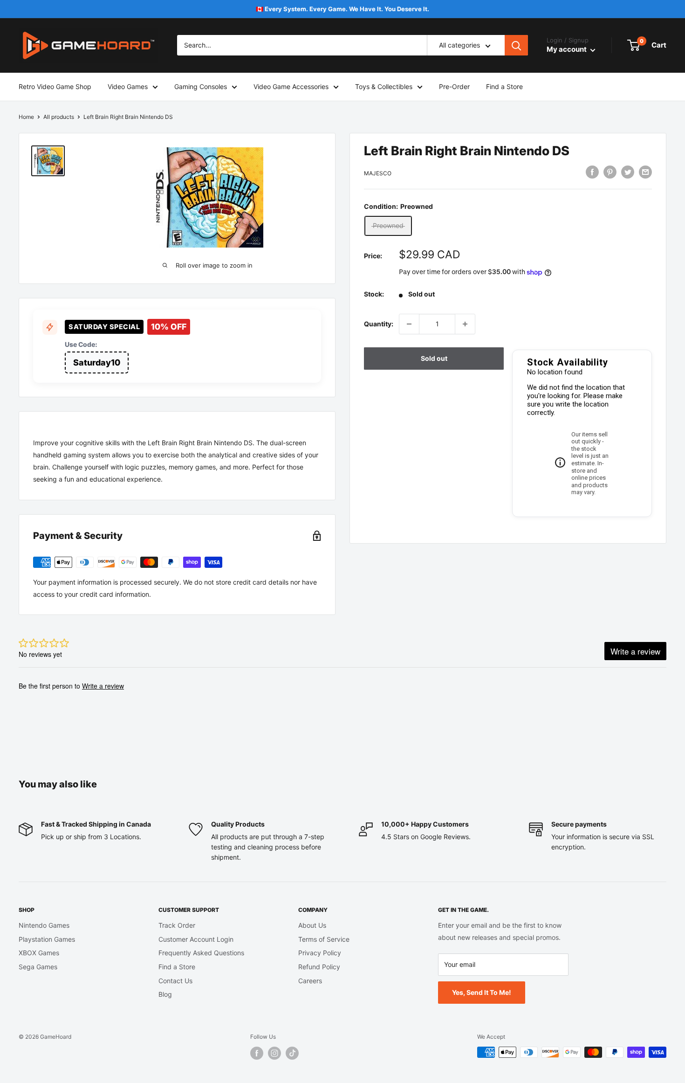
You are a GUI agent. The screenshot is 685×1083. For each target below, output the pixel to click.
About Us (312, 925)
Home (26, 116)
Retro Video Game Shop (55, 86)
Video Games (128, 86)
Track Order (176, 925)
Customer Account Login (195, 939)
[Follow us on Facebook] (256, 1053)
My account (567, 49)
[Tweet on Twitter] (627, 172)
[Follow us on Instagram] (274, 1053)
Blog (165, 994)
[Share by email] (645, 172)
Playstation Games (47, 939)
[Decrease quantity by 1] (409, 324)
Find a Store (504, 86)
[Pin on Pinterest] (609, 172)
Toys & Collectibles (383, 86)
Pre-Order (454, 86)
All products (58, 116)
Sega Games (38, 967)
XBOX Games (39, 953)
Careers (310, 981)
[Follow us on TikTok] (292, 1053)
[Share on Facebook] (592, 172)
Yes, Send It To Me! (481, 992)
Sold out (434, 358)
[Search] (516, 45)
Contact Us (175, 981)
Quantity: (378, 324)
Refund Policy (319, 967)
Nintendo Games (44, 925)
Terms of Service (323, 939)
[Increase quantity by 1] (465, 324)
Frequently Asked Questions (201, 953)
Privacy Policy (319, 953)
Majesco (377, 173)
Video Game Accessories (291, 86)
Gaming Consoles (200, 86)
